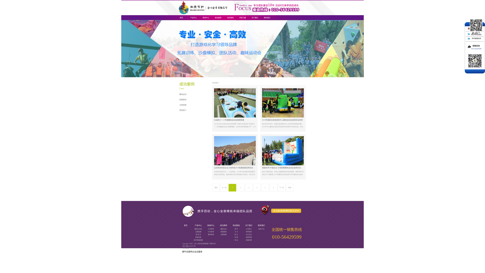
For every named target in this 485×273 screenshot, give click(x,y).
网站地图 (185, 249)
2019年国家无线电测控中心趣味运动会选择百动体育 (282, 120)
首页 (181, 18)
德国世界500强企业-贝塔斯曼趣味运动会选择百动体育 (283, 168)
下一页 (281, 188)
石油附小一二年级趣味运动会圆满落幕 (229, 120)
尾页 (289, 188)
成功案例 (215, 83)
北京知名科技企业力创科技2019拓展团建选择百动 (233, 168)
